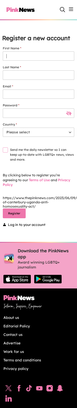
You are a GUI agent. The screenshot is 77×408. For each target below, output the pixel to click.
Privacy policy (15, 368)
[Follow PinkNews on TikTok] (29, 389)
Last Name (11, 67)
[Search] (62, 9)
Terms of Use (39, 180)
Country (9, 124)
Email (7, 86)
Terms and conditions (22, 360)
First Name (11, 48)
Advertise (12, 343)
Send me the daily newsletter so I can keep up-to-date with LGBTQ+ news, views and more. (42, 154)
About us (11, 317)
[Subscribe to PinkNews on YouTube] (39, 389)
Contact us (12, 334)
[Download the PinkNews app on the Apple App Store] (17, 279)
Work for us (13, 351)
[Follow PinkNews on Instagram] (50, 389)
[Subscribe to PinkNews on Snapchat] (60, 389)
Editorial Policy (16, 326)
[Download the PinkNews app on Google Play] (48, 279)
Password (10, 105)
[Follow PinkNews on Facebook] (19, 389)
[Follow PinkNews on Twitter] (8, 389)
